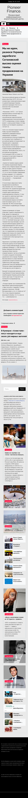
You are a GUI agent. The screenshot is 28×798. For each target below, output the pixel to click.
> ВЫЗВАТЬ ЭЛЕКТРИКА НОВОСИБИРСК (13, 396)
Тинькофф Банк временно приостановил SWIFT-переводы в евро (18, 552)
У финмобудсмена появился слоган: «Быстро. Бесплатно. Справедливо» (18, 707)
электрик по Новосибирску (16, 400)
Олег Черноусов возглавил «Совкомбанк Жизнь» (12, 659)
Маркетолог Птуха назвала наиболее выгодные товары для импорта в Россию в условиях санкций (18, 580)
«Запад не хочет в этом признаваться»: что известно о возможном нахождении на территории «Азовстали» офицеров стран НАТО (14, 529)
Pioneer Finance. (14, 9)
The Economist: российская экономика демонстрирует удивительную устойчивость (18, 559)
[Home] (3, 23)
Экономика (8, 449)
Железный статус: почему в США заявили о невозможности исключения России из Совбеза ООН (14, 504)
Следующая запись (7, 323)
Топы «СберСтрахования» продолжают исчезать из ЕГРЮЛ (14, 685)
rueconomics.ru (13, 300)
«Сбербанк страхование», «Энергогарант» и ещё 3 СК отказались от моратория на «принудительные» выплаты (18, 721)
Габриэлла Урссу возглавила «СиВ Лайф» (18, 700)
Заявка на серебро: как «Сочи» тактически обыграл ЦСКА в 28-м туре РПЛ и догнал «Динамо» (14, 454)
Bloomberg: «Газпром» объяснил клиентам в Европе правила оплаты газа (18, 545)
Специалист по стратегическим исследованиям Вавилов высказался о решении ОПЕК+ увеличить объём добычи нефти (18, 573)
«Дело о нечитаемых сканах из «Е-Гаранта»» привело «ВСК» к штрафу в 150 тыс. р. (14, 618)
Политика (4, 326)
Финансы (5, 44)
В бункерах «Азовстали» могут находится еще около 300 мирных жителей (14, 333)
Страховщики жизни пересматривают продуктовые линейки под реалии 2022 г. (18, 728)
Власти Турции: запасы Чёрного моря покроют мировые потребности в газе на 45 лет (18, 538)
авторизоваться (17, 315)
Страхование (9, 614)
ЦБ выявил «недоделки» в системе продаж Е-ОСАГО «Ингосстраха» (18, 714)
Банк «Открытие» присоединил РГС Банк (18, 693)
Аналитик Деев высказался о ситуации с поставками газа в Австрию (18, 566)
